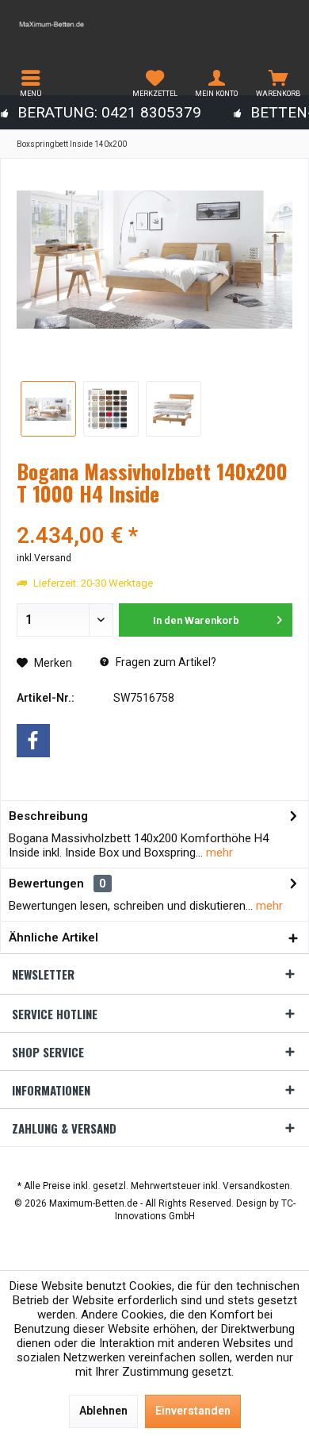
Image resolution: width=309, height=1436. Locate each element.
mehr (218, 852)
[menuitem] (31, 83)
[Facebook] (33, 740)
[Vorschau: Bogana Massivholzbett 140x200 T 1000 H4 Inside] (48, 409)
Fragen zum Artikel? (164, 662)
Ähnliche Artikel (53, 937)
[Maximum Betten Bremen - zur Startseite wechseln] (77, 24)
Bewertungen (46, 883)
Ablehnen (103, 1410)
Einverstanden (193, 1410)
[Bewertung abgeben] (154, 515)
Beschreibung (48, 816)
